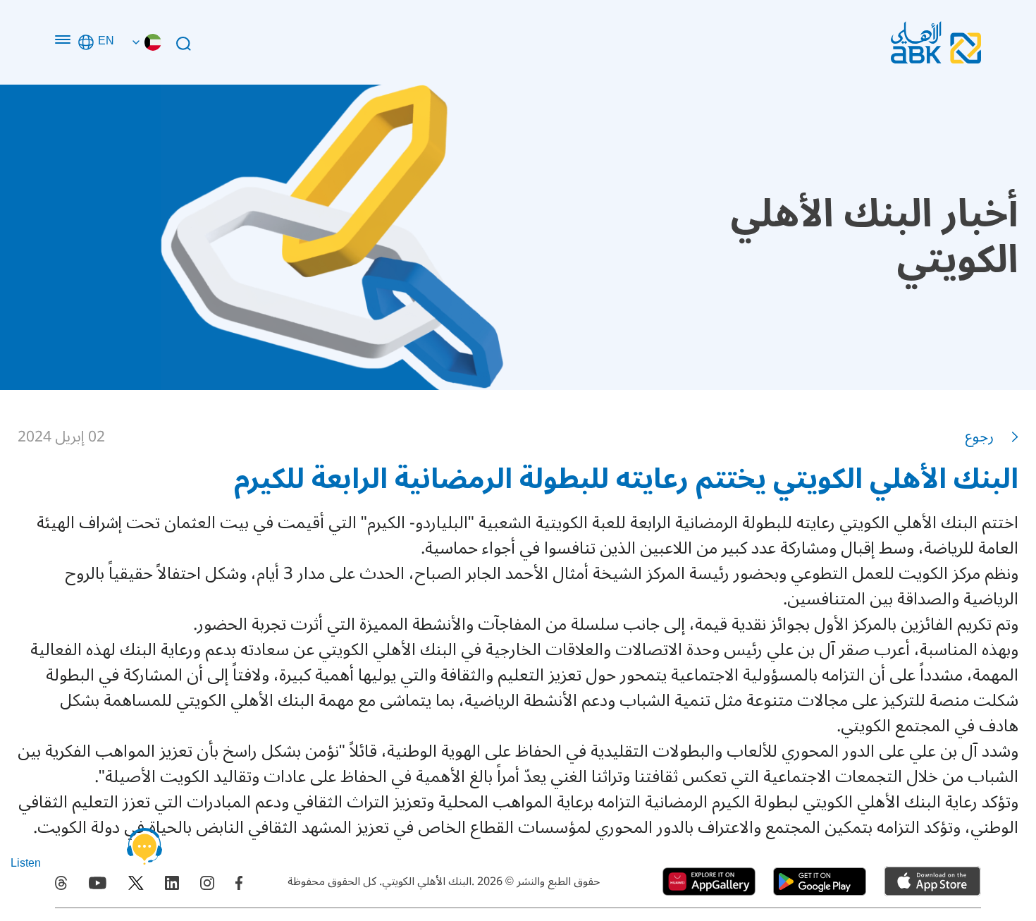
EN (106, 42)
